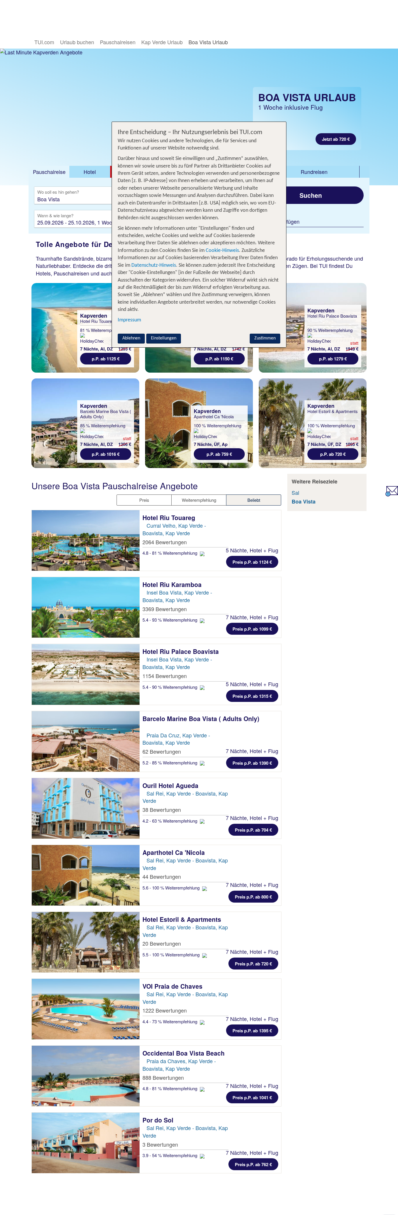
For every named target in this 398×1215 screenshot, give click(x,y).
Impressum (129, 320)
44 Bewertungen (161, 876)
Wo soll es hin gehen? (58, 192)
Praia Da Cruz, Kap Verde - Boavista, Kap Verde (176, 738)
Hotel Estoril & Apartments (182, 919)
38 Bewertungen (161, 809)
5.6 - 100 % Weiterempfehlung (171, 888)
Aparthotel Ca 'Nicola (174, 852)
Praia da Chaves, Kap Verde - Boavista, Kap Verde (179, 1064)
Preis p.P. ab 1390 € (252, 763)
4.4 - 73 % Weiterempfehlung (170, 1021)
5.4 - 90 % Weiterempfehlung (170, 687)
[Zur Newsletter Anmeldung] (391, 494)
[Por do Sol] (86, 1143)
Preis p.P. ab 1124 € (252, 562)
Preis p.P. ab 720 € (253, 963)
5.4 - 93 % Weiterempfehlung (170, 620)
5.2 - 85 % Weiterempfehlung (170, 762)
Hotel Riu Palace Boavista (181, 651)
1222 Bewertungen (164, 1010)
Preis (144, 500)
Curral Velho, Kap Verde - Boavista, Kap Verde (174, 529)
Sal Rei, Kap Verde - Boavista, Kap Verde (185, 797)
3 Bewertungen (160, 1144)
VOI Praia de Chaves (173, 986)
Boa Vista (304, 501)
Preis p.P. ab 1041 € (252, 1097)
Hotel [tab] (90, 171)
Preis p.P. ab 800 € (253, 897)
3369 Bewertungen (164, 609)
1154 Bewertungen (164, 675)
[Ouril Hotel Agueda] (86, 808)
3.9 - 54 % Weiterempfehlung (170, 1155)
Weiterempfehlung (199, 500)
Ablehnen (131, 338)
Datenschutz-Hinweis (153, 265)
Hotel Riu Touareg (169, 517)
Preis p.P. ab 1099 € (252, 629)
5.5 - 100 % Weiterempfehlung (171, 954)
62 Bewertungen (161, 751)
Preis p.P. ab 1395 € (252, 1030)
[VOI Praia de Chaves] (86, 1009)
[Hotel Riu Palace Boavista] (86, 674)
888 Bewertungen (163, 1077)
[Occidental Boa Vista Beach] (86, 1076)
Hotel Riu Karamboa (172, 584)
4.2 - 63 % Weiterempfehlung (170, 821)
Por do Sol (158, 1120)
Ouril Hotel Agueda (171, 785)
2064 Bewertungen (164, 542)
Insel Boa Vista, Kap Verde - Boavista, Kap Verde (177, 596)
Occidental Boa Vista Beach (184, 1053)
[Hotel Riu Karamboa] (86, 607)
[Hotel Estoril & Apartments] (86, 942)
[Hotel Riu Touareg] (86, 540)
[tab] (49, 172)
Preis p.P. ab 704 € (253, 830)
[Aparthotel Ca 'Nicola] (86, 875)
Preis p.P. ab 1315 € (252, 696)
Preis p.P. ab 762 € (253, 1164)
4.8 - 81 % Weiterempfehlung (170, 553)
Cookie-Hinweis (222, 250)
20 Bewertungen (161, 943)
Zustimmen (265, 338)
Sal (295, 492)
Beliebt (253, 500)
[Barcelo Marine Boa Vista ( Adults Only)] (86, 741)
